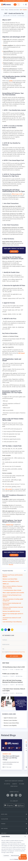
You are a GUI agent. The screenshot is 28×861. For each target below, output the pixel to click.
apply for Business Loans (10, 718)
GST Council (21, 353)
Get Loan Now (14, 656)
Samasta (14, 783)
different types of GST (17, 194)
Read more (11, 564)
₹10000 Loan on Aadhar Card (10, 673)
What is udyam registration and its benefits (13, 592)
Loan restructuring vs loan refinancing (12, 621)
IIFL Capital (7, 783)
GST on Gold (8, 489)
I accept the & (11, 651)
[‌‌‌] (15, 4)
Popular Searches (7, 570)
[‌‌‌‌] (23, 4)
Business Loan (7, 754)
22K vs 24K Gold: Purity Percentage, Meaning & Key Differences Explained (12, 681)
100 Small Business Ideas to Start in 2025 (13, 667)
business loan (9, 524)
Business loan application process (11, 611)
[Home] (6, 4)
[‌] (2, 630)
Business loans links (9, 714)
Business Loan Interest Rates (10, 579)
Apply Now (14, 251)
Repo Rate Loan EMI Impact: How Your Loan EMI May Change (11, 757)
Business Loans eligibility (10, 725)
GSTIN (10, 80)
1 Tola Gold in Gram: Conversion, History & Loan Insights (13, 689)
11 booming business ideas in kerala (12, 590)
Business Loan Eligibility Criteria (11, 581)
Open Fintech (14, 786)
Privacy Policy (22, 651)
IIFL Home (21, 783)
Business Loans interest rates (11, 723)
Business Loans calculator (10, 720)
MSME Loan (6, 583)
